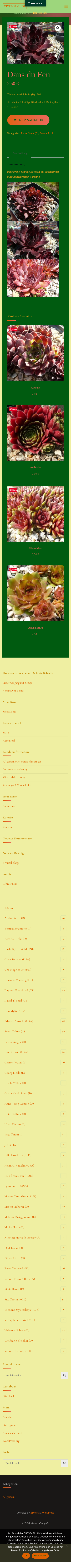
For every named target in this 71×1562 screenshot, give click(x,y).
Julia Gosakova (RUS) (17, 1155)
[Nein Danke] (66, 1545)
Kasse (6, 732)
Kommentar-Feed (12, 1433)
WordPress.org (11, 1441)
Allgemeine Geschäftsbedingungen (22, 761)
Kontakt (7, 827)
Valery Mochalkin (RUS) (19, 1320)
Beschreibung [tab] (20, 153)
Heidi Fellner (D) (15, 1114)
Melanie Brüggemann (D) (20, 1217)
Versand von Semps (13, 690)
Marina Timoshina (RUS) (20, 1196)
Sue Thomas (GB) (15, 1299)
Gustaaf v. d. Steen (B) (18, 1093)
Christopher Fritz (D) (17, 969)
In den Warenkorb (30, 120)
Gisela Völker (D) (15, 1083)
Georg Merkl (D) (14, 1073)
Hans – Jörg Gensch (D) (19, 1103)
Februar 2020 (10, 884)
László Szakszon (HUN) (18, 1176)
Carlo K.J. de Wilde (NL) (19, 949)
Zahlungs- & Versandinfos (17, 785)
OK (26, 1555)
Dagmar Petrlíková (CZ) (19, 990)
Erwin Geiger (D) (15, 1042)
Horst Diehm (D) (14, 1124)
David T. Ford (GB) (16, 1000)
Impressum (9, 806)
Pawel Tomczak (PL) (16, 1268)
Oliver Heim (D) (14, 1258)
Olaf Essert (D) (13, 1248)
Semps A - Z (46, 133)
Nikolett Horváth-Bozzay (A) (22, 1237)
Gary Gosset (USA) (16, 1052)
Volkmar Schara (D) (16, 1330)
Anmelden (8, 1417)
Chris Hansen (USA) (17, 959)
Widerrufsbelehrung (14, 777)
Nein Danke (40, 1555)
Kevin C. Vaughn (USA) (19, 1165)
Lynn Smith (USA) (16, 1186)
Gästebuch (8, 1396)
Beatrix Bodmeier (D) (17, 928)
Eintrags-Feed (10, 1425)
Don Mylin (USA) (15, 1011)
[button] (58, 28)
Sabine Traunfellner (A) (19, 1279)
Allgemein (8, 1497)
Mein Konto (10, 711)
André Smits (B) (21, 12)
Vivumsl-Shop (15, 6)
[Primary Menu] (66, 6)
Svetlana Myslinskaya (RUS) (21, 1310)
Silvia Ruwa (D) (14, 1289)
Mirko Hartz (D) (14, 1227)
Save (14, 26)
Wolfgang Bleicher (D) (18, 1340)
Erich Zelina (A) (14, 1031)
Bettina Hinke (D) (15, 939)
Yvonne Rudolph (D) (17, 1351)
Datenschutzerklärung (15, 769)
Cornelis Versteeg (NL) (18, 980)
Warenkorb (9, 740)
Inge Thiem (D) (13, 1134)
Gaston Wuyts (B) (15, 1062)
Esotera (34, 1512)
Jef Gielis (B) (12, 1145)
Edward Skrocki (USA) (18, 1021)
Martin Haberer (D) (16, 1206)
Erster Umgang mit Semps (17, 683)
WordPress (48, 1512)
